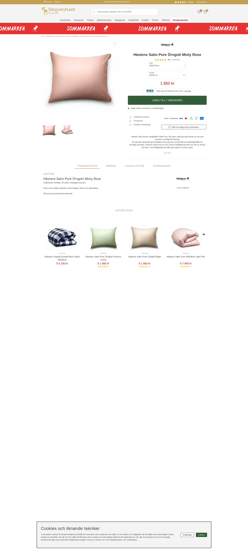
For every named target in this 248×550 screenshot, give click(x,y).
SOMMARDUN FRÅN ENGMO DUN (116, 2)
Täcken (155, 20)
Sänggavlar (120, 20)
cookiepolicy (132, 540)
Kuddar (145, 20)
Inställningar (187, 535)
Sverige (49, 2)
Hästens (48, 174)
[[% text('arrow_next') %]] (203, 234)
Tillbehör (166, 20)
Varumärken (65, 20)
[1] (80, 77)
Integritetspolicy (116, 540)
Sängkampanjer (180, 20)
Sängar (90, 20)
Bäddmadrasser (104, 20)
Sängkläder (133, 20)
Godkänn (201, 535)
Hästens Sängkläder (72, 36)
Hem (43, 36)
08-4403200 (202, 2)
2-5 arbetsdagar (157, 108)
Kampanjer (79, 20)
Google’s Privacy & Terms (90, 540)
